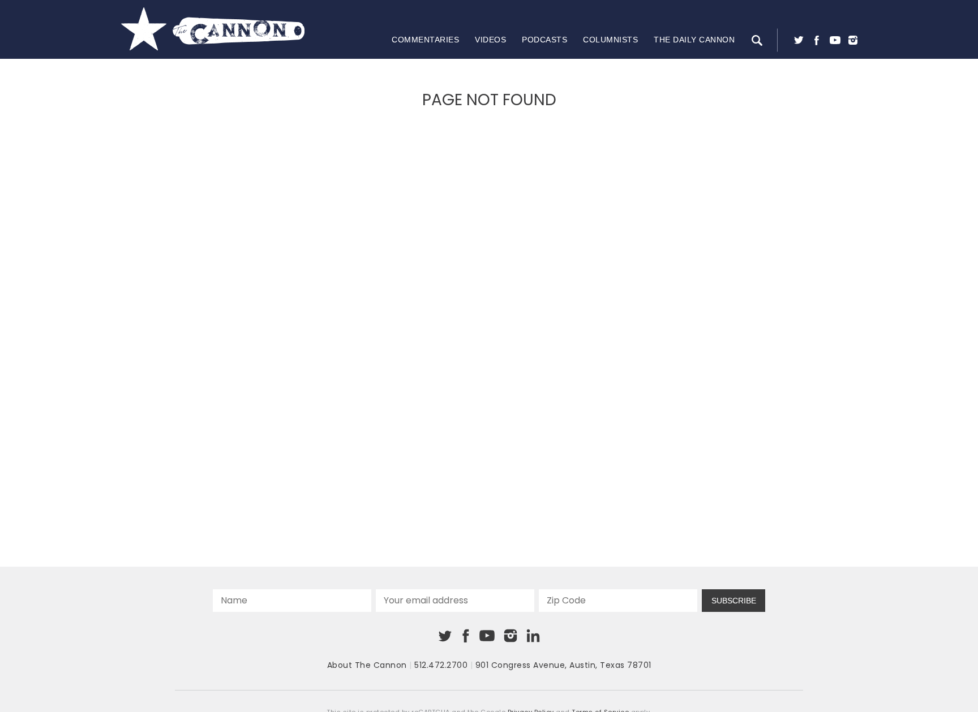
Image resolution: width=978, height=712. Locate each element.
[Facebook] (817, 40)
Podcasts (544, 39)
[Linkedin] (533, 635)
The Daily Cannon (694, 39)
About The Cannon (367, 665)
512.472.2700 (440, 665)
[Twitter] (799, 40)
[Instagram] (853, 40)
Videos (490, 39)
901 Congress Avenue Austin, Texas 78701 (563, 665)
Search (756, 40)
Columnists (610, 39)
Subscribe (733, 600)
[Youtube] (835, 40)
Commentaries (425, 39)
